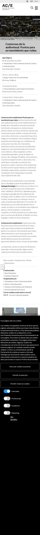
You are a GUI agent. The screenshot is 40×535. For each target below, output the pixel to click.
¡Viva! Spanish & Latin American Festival (19, 89)
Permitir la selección (20, 375)
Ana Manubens (10, 273)
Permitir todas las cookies (20, 384)
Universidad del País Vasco (15, 289)
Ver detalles (13, 418)
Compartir (2, 267)
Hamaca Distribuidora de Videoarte (18, 287)
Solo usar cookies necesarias (20, 367)
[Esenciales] (7, 391)
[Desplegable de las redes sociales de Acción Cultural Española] (27, 1)
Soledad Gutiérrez (11, 276)
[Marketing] (7, 413)
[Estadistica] (7, 405)
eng (36, 1)
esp (31, 1)
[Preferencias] (7, 398)
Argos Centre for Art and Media (16, 77)
